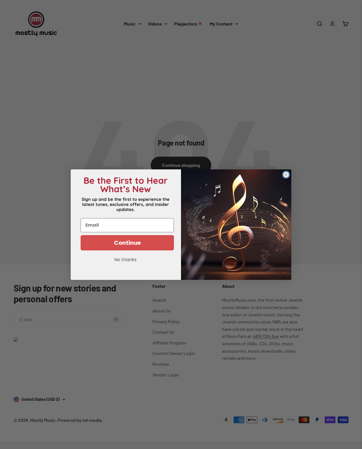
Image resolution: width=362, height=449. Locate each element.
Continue (127, 243)
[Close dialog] (286, 175)
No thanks (125, 260)
